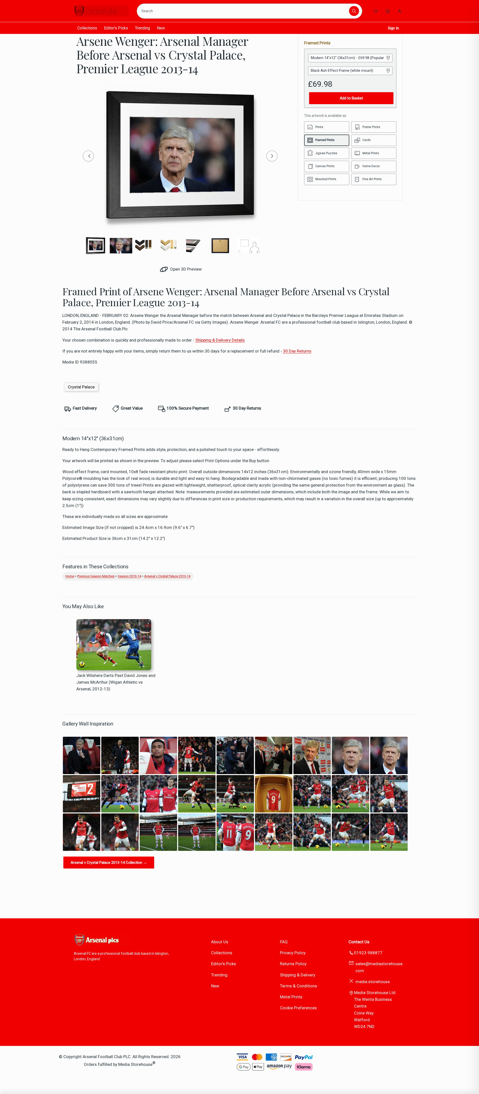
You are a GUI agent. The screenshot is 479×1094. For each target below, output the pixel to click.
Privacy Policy (293, 952)
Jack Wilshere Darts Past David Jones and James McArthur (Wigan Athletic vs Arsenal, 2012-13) (115, 682)
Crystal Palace (81, 386)
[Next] (271, 155)
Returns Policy (293, 963)
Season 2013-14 (129, 576)
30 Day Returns (297, 351)
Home (69, 576)
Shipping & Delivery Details (220, 340)
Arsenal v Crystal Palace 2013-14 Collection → (109, 862)
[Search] (354, 11)
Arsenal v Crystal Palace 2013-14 (167, 576)
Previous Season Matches (96, 576)
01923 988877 (368, 952)
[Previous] (88, 155)
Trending (142, 28)
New (161, 28)
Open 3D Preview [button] (185, 269)
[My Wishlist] (375, 10)
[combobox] (243, 10)
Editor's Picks (116, 28)
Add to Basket (351, 98)
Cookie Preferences (298, 1007)
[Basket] (387, 10)
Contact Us (359, 941)
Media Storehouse (135, 1064)
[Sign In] (399, 10)
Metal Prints (291, 996)
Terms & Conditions (298, 985)
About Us (219, 941)
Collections (87, 28)
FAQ (284, 941)
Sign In (393, 28)
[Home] (101, 10)
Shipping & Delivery (297, 974)
